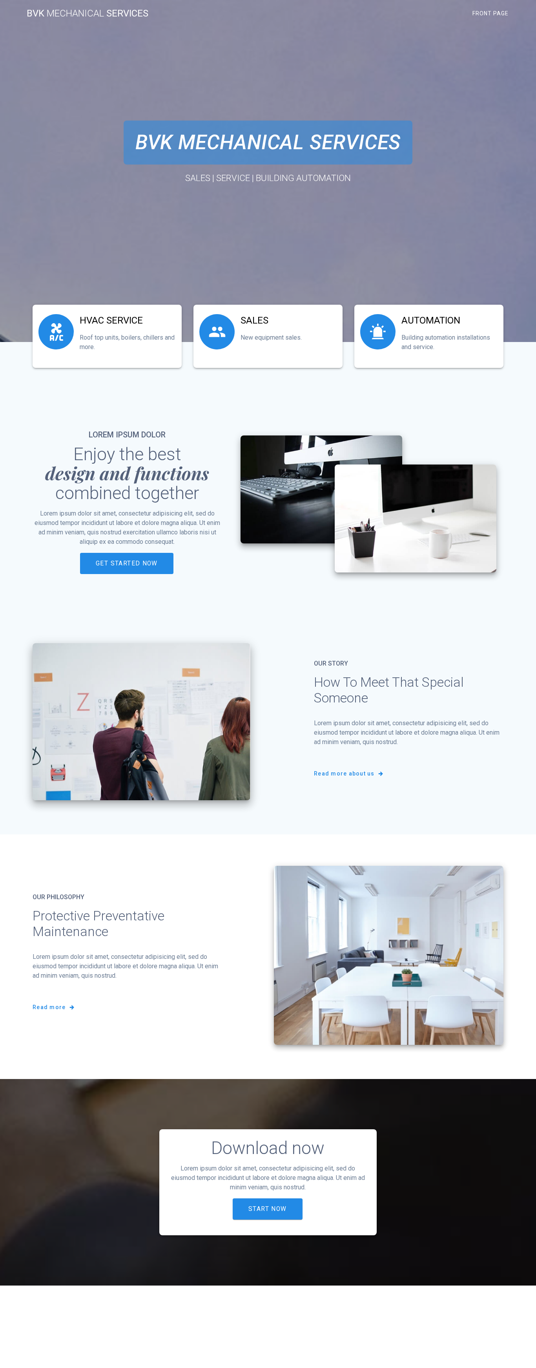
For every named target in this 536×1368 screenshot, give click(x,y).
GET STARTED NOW (127, 563)
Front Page (490, 13)
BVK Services (87, 13)
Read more (50, 1007)
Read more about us (345, 773)
